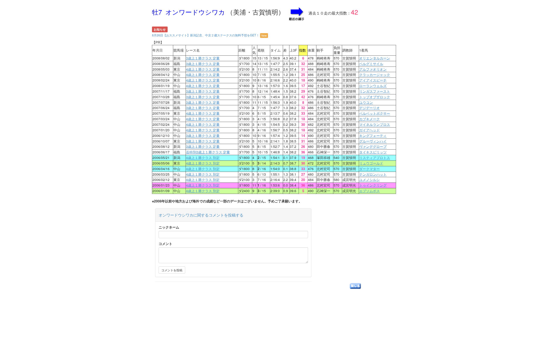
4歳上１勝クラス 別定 (203, 157)
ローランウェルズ (373, 85)
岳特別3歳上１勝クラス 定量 (208, 152)
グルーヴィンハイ (373, 141)
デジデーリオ (369, 107)
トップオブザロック (374, 96)
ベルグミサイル (371, 63)
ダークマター (369, 168)
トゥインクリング (373, 185)
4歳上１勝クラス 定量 (203, 69)
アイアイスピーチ (373, 80)
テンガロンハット (373, 174)
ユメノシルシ (369, 179)
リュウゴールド (371, 163)
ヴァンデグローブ (373, 146)
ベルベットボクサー (374, 113)
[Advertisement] (274, 316)
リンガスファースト (374, 91)
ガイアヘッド (369, 130)
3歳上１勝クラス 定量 (203, 58)
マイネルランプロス (374, 124)
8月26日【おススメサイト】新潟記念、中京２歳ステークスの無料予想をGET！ (209, 35)
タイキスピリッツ (373, 152)
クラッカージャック (374, 74)
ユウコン (366, 102)
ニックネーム (169, 227)
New (264, 35)
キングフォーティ (373, 135)
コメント (165, 243)
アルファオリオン (373, 69)
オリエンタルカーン (374, 58)
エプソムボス (369, 190)
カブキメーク (369, 118)
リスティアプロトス (374, 157)
